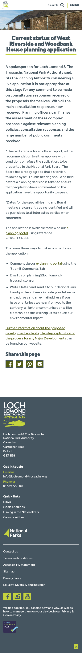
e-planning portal (49, 263)
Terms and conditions (18, 558)
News (7, 502)
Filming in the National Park (21, 512)
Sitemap (8, 571)
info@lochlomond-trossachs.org (25, 476)
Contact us (10, 551)
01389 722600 (13, 486)
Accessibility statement (19, 565)
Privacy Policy (12, 578)
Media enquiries (14, 507)
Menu (74, 5)
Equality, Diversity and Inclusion (24, 585)
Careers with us (13, 517)
